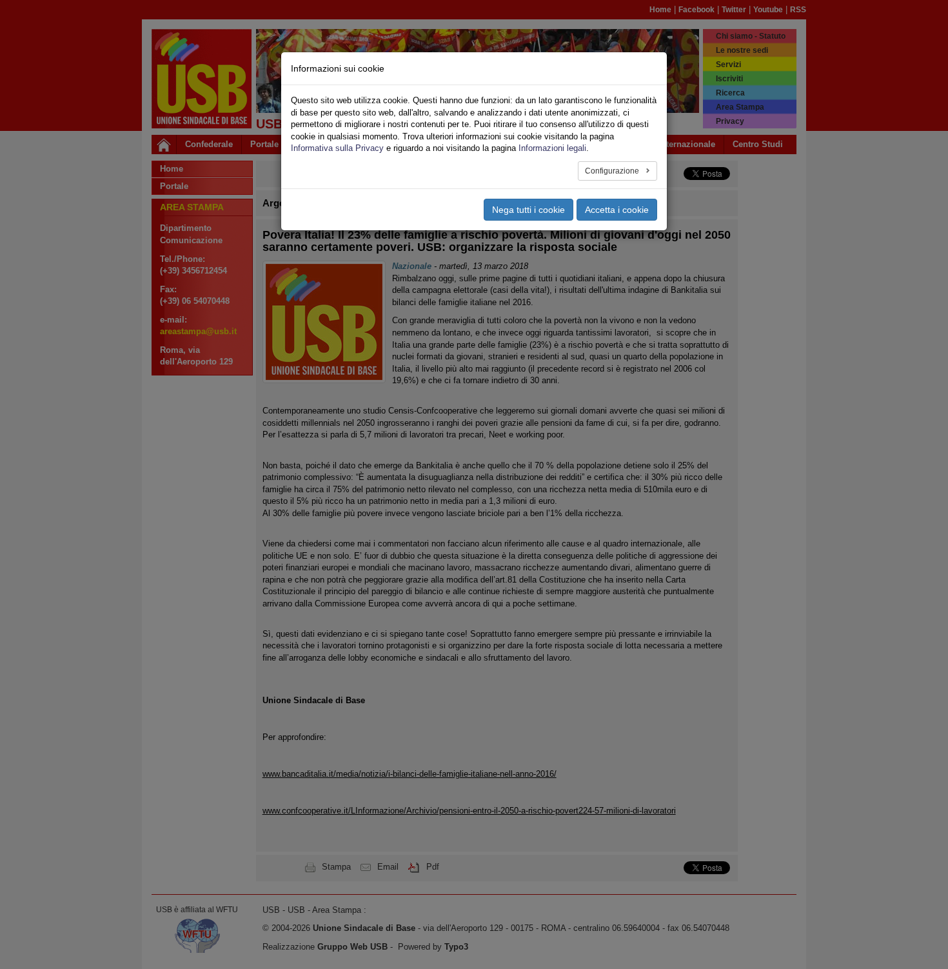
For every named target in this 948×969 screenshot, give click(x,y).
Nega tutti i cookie (528, 210)
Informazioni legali (552, 148)
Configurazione (613, 170)
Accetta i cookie (617, 210)
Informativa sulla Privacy (337, 148)
